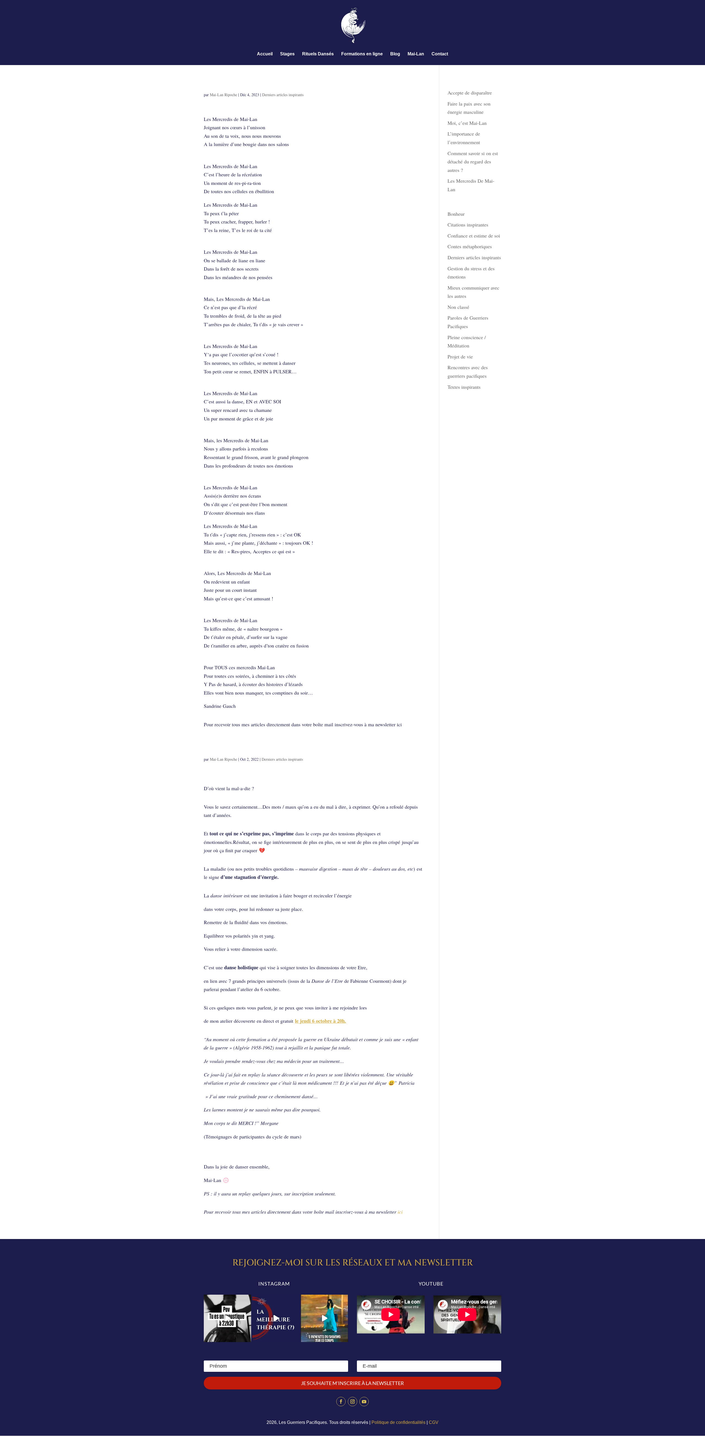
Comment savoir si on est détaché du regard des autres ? (473, 161)
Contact (440, 54)
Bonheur (456, 213)
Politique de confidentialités (398, 1422)
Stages (287, 54)
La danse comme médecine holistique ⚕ (282, 749)
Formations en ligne (362, 54)
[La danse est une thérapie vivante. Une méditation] (276, 1318)
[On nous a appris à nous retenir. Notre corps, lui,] (324, 1318)
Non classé (458, 307)
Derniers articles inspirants (282, 94)
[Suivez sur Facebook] (341, 1401)
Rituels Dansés (318, 54)
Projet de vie (460, 356)
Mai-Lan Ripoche (223, 94)
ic (399, 1211)
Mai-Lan (416, 54)
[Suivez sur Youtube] (364, 1401)
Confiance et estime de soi (474, 235)
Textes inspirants (464, 387)
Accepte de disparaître (472, 92)
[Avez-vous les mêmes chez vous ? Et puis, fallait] (227, 1318)
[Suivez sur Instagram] (352, 1401)
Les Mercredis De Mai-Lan (253, 84)
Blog (395, 54)
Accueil (265, 54)
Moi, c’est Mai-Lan (467, 123)
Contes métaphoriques (470, 246)
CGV (433, 1422)
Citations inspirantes (468, 224)
